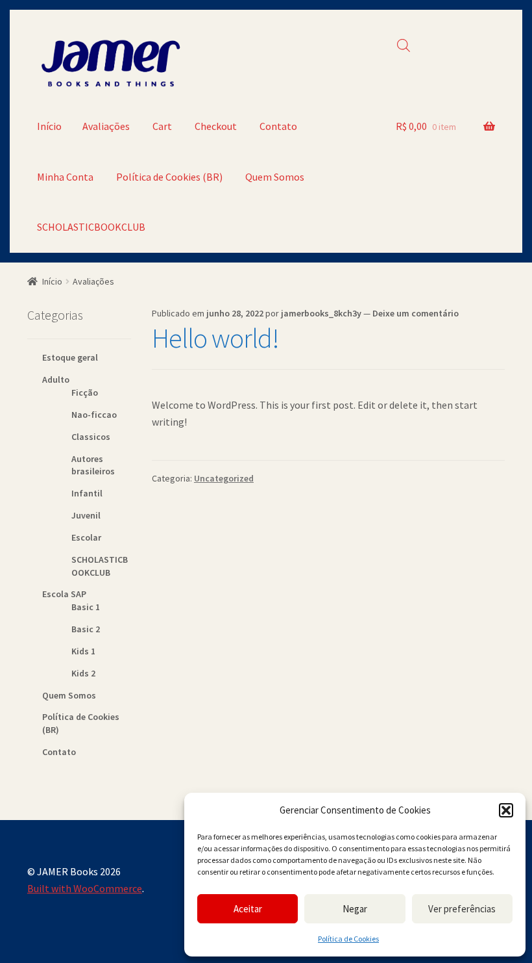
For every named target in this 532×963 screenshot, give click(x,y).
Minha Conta (65, 176)
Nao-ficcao (94, 414)
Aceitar (248, 909)
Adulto (55, 379)
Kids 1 (83, 651)
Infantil (87, 493)
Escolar (86, 537)
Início (49, 126)
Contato (278, 126)
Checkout (216, 126)
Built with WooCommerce (84, 888)
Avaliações (106, 126)
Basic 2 (85, 629)
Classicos (90, 437)
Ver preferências (462, 909)
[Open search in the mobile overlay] (403, 45)
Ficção (84, 392)
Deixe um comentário (415, 313)
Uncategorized (224, 478)
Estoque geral (70, 357)
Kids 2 (83, 673)
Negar (355, 909)
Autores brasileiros (93, 465)
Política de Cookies (348, 939)
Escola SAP (64, 594)
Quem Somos (274, 176)
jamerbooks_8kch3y (321, 313)
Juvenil (86, 515)
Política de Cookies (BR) (169, 176)
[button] (506, 810)
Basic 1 (85, 607)
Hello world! (215, 338)
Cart (162, 126)
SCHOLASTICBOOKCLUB (91, 226)
